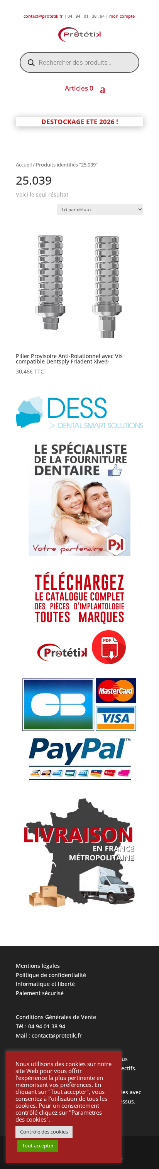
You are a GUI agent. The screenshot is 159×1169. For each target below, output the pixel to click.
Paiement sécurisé (40, 993)
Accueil (24, 164)
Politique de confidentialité (51, 975)
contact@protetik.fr (44, 16)
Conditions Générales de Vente (56, 1017)
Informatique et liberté (45, 983)
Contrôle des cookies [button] (44, 1131)
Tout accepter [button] (38, 1145)
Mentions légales (38, 965)
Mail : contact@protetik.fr (49, 1035)
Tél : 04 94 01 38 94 (40, 1026)
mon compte (122, 16)
